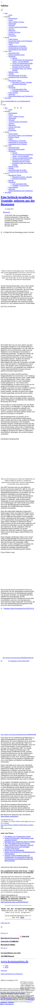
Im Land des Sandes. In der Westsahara (20, 41)
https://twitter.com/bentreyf (9, 816)
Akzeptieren (3, 1002)
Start (6, 13)
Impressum (11, 94)
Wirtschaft (11, 25)
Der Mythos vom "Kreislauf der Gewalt (17, 836)
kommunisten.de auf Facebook (17, 48)
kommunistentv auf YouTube (17, 46)
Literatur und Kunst (14, 32)
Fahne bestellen (13, 93)
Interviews (11, 34)
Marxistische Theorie (14, 80)
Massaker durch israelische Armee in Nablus (20, 842)
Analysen (11, 29)
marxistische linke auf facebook (18, 77)
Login (6, 965)
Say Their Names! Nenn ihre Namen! (17, 843)
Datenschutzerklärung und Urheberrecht (20, 96)
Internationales (12, 18)
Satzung (14, 58)
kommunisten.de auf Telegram (17, 49)
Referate (11, 86)
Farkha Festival (13, 39)
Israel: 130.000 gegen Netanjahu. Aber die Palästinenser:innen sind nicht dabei (19, 846)
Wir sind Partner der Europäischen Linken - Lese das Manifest (22, 60)
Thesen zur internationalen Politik (22, 63)
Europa (10, 20)
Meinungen (11, 30)
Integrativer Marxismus (19, 84)
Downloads (11, 87)
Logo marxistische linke (19, 89)
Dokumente (12, 56)
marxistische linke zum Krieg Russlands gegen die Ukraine (21, 66)
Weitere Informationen (7, 1004)
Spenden (11, 74)
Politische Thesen (13, 42)
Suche (10, 15)
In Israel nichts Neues (12, 848)
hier (22, 917)
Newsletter (8, 98)
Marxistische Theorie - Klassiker (22, 82)
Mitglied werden (13, 72)
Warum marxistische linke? (16, 55)
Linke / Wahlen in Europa (16, 22)
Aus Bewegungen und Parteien (17, 27)
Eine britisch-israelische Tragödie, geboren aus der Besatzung (18, 200)
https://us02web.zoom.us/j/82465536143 (14, 902)
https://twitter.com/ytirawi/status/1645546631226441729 (18, 657)
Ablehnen (11, 1002)
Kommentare (12, 36)
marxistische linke (13, 53)
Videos (10, 44)
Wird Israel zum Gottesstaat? (14, 850)
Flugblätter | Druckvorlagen (20, 91)
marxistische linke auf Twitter (17, 75)
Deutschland (12, 23)
